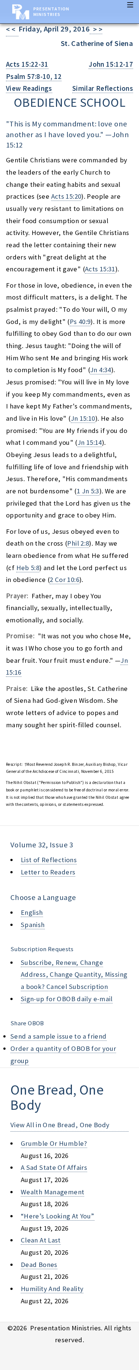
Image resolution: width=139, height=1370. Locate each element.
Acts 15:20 (66, 196)
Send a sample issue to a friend (58, 1036)
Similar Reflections (102, 88)
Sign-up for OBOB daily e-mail (67, 999)
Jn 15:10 (83, 418)
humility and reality (52, 1288)
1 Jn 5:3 (88, 491)
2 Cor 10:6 (64, 579)
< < (12, 29)
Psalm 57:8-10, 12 (34, 76)
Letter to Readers (48, 872)
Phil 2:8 (78, 543)
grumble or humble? (54, 1143)
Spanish (33, 924)
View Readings (29, 88)
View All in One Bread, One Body (60, 1125)
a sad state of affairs (54, 1167)
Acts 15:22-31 (27, 64)
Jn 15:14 (89, 442)
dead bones (39, 1264)
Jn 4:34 (100, 369)
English (32, 912)
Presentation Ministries (51, 11)
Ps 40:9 (80, 321)
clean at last (41, 1240)
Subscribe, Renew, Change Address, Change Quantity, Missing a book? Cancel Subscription (74, 974)
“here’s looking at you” (58, 1216)
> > (96, 29)
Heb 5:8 (28, 567)
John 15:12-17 (111, 64)
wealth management (52, 1192)
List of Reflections (49, 860)
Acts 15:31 (100, 269)
